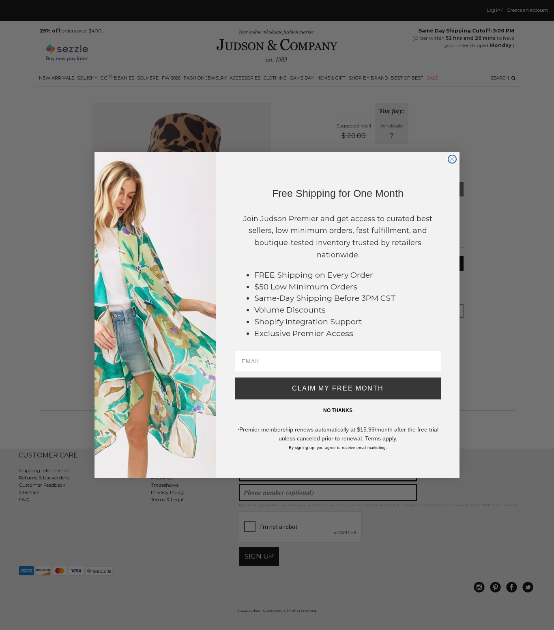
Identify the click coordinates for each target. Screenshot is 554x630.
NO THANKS (337, 410)
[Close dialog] (452, 159)
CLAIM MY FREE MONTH (338, 388)
